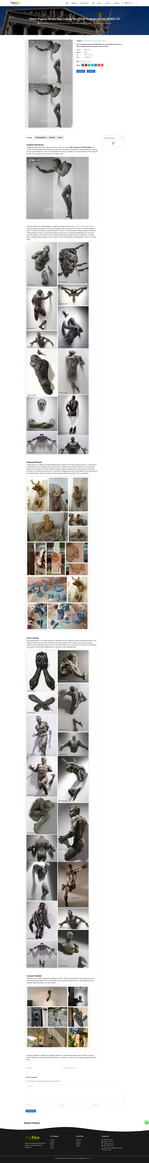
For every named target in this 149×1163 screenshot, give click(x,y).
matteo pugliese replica (84, 61)
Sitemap (92, 1158)
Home (40, 23)
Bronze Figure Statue (65, 23)
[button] (77, 3)
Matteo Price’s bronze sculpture (80, 226)
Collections (46, 23)
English (129, 3)
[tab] (29, 137)
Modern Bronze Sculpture (99, 40)
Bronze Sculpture (54, 23)
